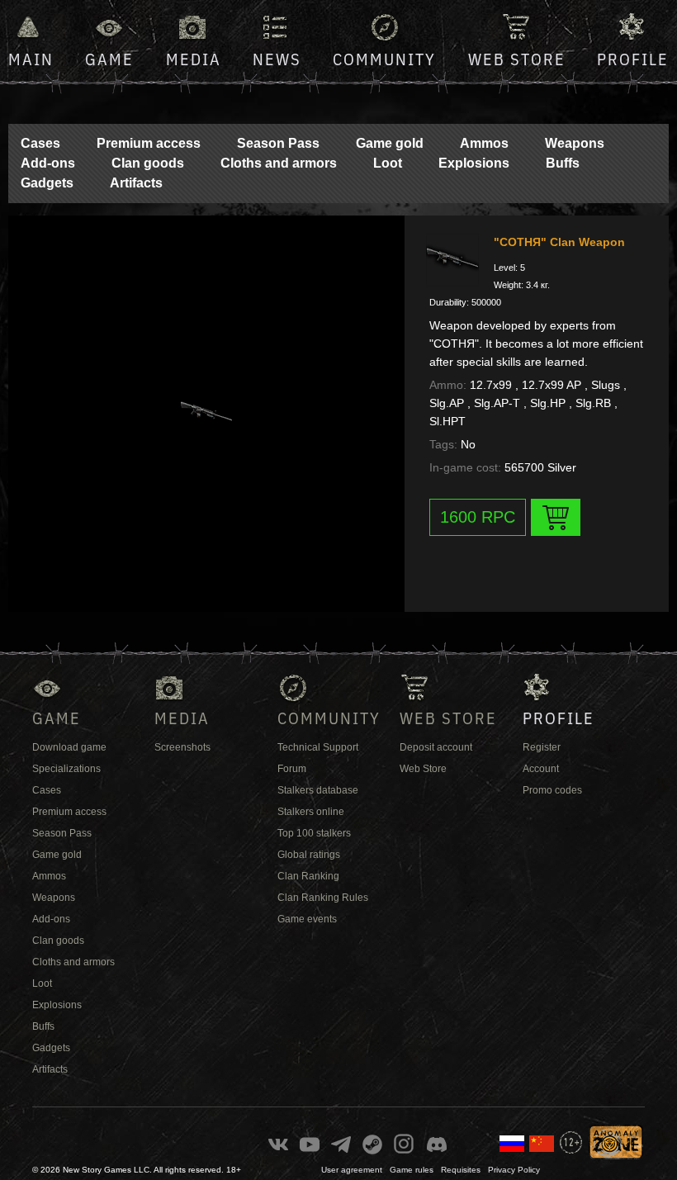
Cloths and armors (278, 163)
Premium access (149, 143)
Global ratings (308, 854)
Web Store (517, 59)
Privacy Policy (514, 1169)
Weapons (574, 143)
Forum (291, 769)
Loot (387, 163)
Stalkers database (317, 790)
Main (31, 59)
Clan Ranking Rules (322, 897)
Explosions (473, 163)
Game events (307, 919)
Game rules (411, 1169)
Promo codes (552, 790)
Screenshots (182, 747)
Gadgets (47, 183)
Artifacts (136, 183)
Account (541, 769)
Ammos (484, 143)
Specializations (66, 769)
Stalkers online (310, 811)
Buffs (563, 163)
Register (542, 747)
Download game (69, 747)
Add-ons (48, 163)
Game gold (390, 143)
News (277, 59)
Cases (40, 143)
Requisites (461, 1169)
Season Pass (278, 143)
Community (384, 59)
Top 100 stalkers (314, 833)
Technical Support (317, 747)
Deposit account (436, 747)
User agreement (351, 1169)
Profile (633, 59)
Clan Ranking (308, 876)
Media (193, 59)
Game (109, 59)
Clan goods (147, 163)
